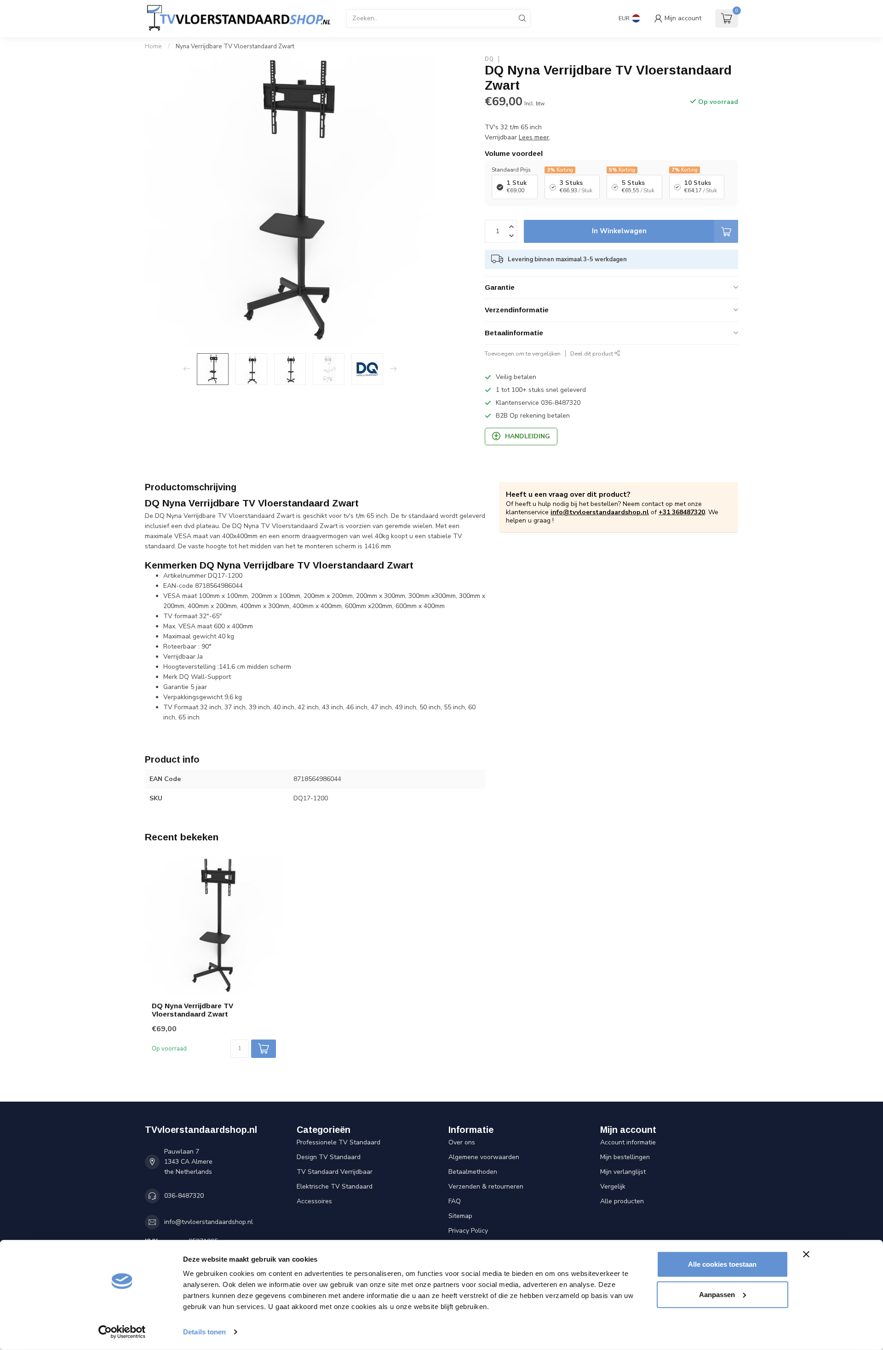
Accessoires (314, 1201)
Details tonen (204, 1332)
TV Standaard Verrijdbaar (335, 1171)
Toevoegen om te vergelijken (523, 353)
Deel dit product (592, 353)
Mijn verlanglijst (623, 1171)
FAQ (454, 1201)
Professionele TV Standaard (338, 1142)
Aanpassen (717, 1294)
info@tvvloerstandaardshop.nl (599, 512)
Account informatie (628, 1142)
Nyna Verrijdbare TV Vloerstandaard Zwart (235, 46)
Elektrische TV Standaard (335, 1186)
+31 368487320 (682, 512)
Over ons (461, 1142)
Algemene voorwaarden (483, 1157)
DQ (489, 59)
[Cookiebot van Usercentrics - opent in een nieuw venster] (122, 1332)
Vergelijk (612, 1186)
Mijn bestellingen (625, 1157)
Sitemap (460, 1216)
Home (153, 46)
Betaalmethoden (472, 1171)
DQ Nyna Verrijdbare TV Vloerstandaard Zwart (192, 1010)
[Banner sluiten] (806, 1254)
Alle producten (622, 1201)
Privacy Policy (468, 1230)
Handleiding (527, 436)
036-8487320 (184, 1195)
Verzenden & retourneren (485, 1186)
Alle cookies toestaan (722, 1264)
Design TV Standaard (329, 1157)
